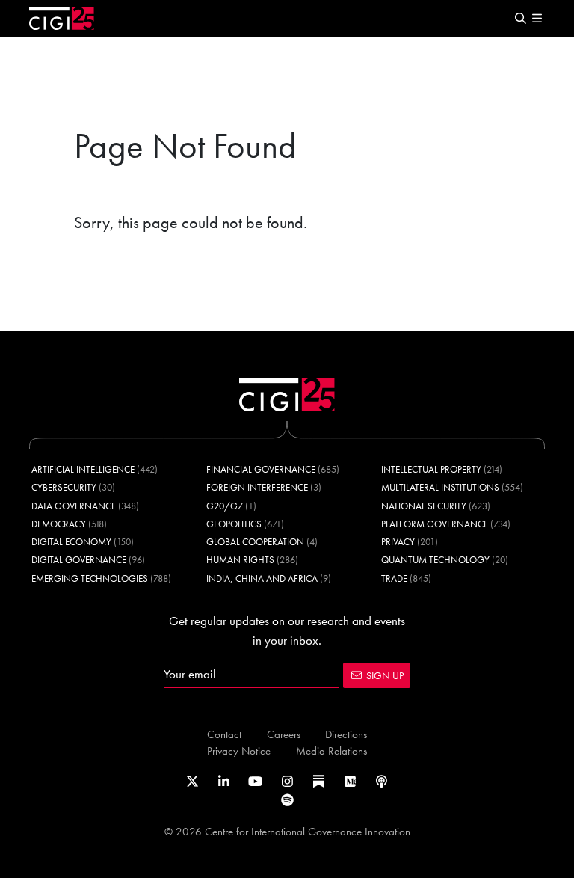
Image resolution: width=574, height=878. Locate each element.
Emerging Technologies (89, 578)
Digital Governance (78, 559)
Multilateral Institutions (440, 487)
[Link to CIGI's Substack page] (319, 781)
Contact (224, 734)
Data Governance (73, 506)
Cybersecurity (63, 487)
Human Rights (240, 559)
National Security (423, 506)
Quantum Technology (435, 559)
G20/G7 (224, 506)
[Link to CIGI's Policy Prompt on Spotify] (286, 800)
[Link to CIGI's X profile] (192, 781)
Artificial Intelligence (83, 469)
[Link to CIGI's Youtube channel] (255, 781)
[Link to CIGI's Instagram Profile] (286, 781)
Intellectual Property (431, 469)
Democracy (58, 524)
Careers (283, 734)
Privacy (398, 541)
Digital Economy (71, 541)
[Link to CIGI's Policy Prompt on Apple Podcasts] (381, 781)
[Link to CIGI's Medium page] (350, 781)
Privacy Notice (239, 750)
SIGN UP (385, 675)
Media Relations (331, 750)
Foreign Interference (257, 487)
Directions (346, 734)
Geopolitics (234, 524)
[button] (520, 19)
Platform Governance (434, 524)
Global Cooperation (255, 541)
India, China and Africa (262, 578)
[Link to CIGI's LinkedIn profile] (224, 781)
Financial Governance (260, 469)
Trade (394, 578)
